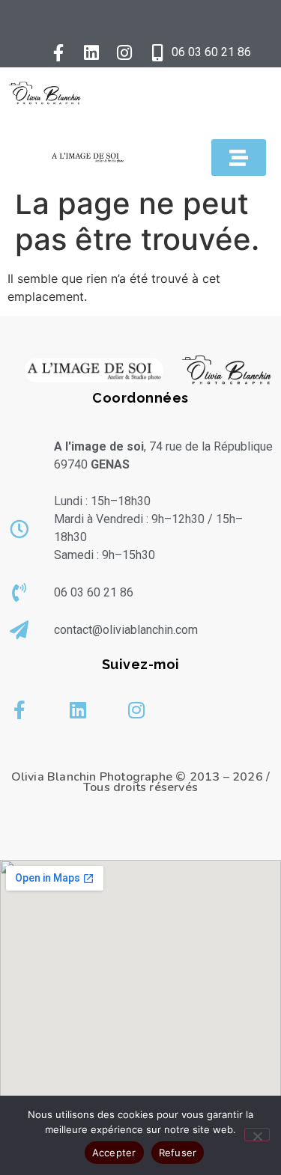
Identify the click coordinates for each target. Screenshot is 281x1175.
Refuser (178, 1153)
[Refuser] (257, 1134)
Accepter (114, 1153)
